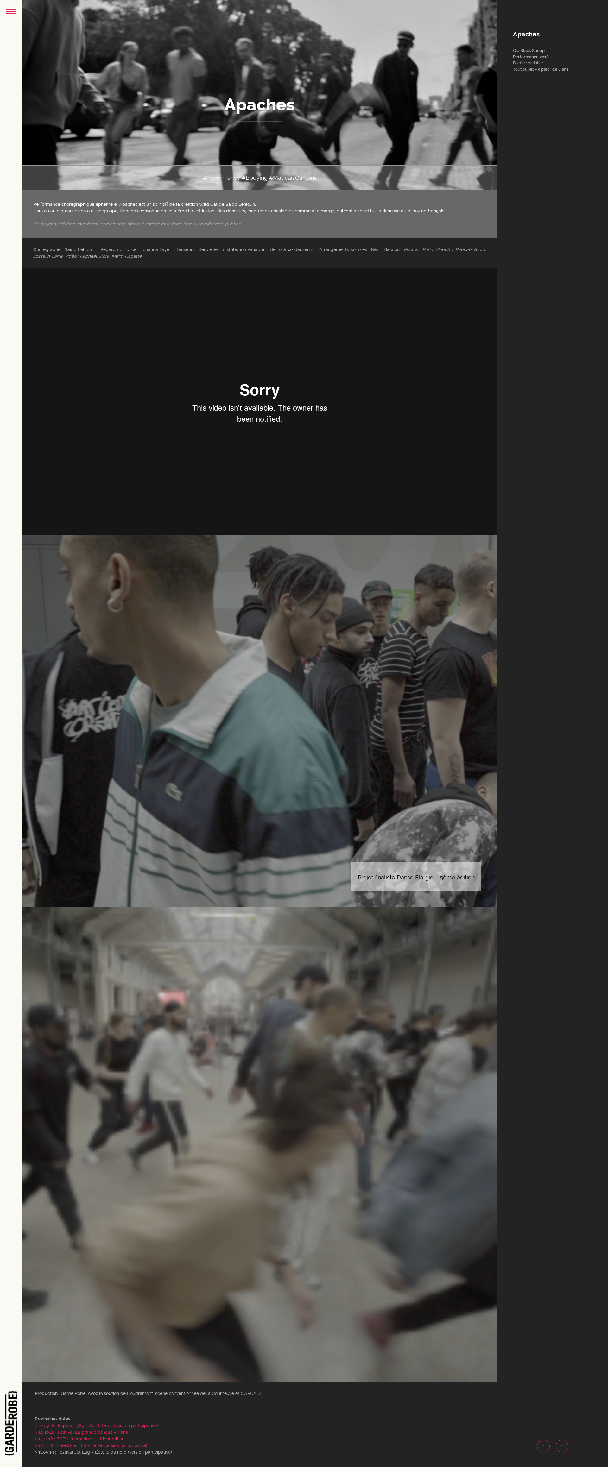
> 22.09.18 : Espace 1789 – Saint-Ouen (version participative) (96, 1425)
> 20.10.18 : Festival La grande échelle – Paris (81, 1432)
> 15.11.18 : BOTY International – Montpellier (79, 1438)
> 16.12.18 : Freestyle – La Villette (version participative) (91, 1445)
